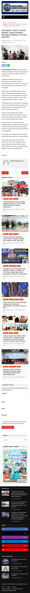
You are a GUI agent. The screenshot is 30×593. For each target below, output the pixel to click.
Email (3, 408)
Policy (8, 587)
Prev (6, 172)
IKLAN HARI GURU (17, 588)
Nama (3, 402)
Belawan (5, 299)
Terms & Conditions (6, 588)
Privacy (3, 587)
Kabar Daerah (12, 265)
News (13, 42)
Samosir (16, 198)
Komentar (4, 393)
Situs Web (4, 415)
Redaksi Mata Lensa (8, 40)
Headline (5, 42)
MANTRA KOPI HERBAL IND (9, 590)
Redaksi (14, 587)
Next (24, 172)
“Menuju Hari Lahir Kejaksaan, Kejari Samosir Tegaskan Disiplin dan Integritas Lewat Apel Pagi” (13, 238)
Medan (9, 42)
